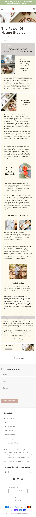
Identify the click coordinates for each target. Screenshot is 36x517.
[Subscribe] (30, 472)
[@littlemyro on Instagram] (18, 351)
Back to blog (19, 358)
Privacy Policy (8, 439)
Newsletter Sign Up (10, 418)
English (17, 500)
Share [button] (5, 40)
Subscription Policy (10, 434)
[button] (2, 9)
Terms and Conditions (11, 443)
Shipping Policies (9, 426)
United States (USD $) (17, 491)
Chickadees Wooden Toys (15, 513)
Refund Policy (8, 430)
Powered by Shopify (25, 513)
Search (6, 422)
